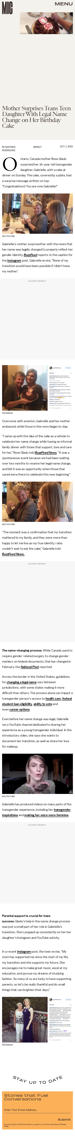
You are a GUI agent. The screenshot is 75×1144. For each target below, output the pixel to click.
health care (53, 698)
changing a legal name (22, 682)
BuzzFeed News (46, 452)
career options (19, 709)
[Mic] (7, 7)
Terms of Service (50, 1124)
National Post (30, 666)
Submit (64, 1119)
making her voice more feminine (46, 815)
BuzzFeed (30, 254)
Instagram (14, 260)
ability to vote (42, 704)
